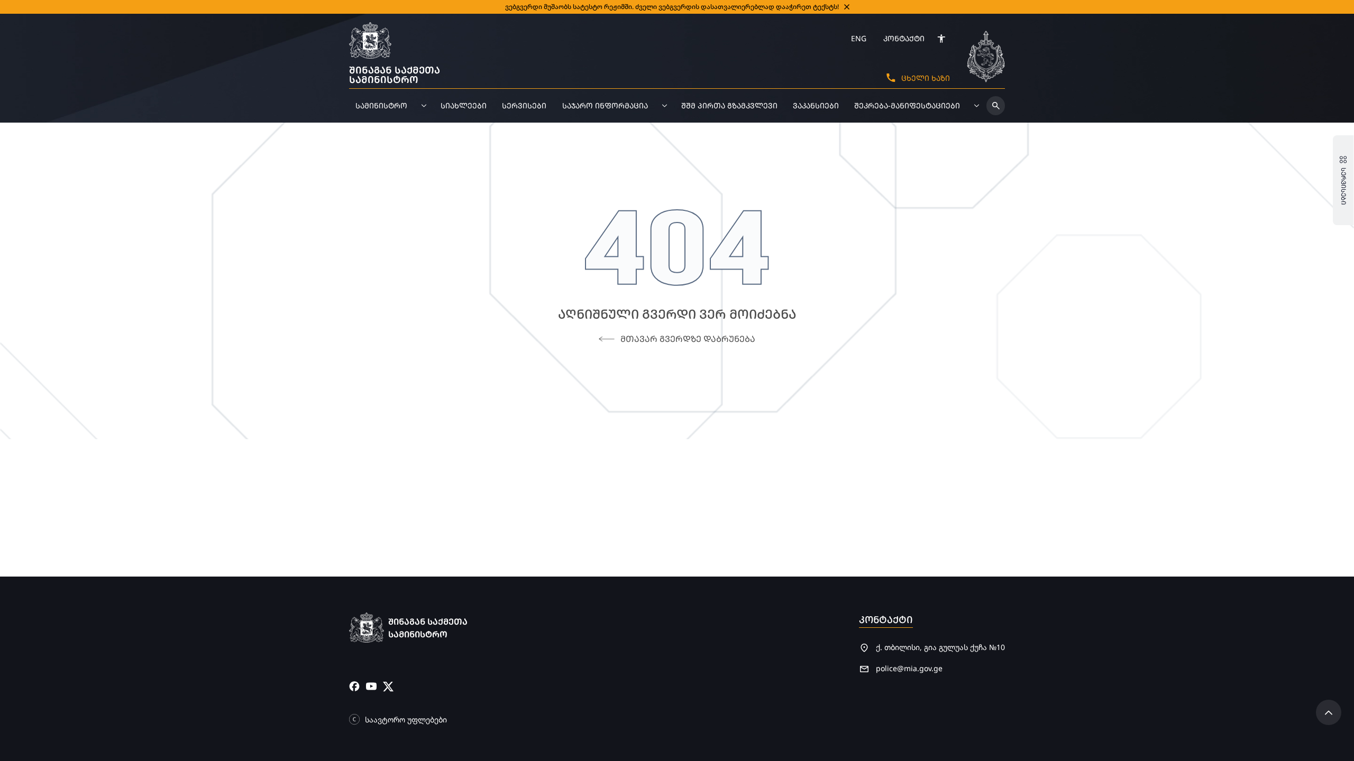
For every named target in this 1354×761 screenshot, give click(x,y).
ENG (858, 38)
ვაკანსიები (816, 105)
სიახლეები (464, 105)
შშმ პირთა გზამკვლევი (729, 105)
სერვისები (524, 105)
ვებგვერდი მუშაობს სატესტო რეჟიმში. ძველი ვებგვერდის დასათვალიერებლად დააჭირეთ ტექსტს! (672, 6)
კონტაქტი (904, 38)
